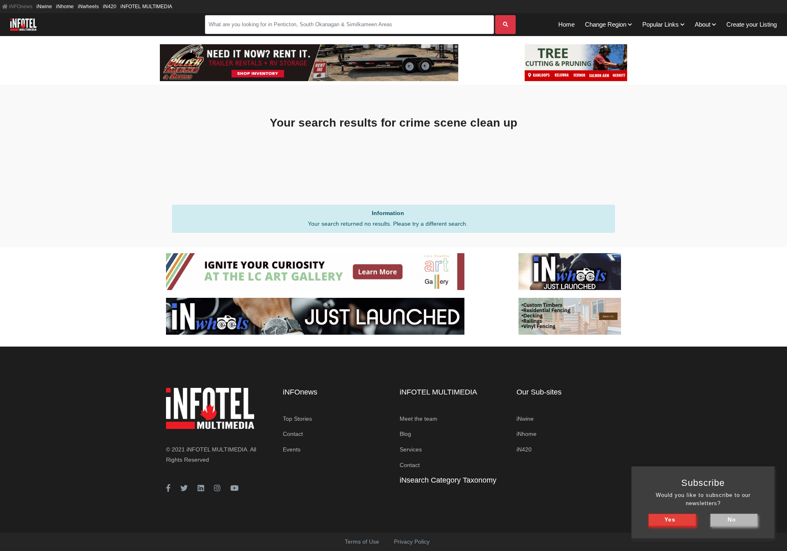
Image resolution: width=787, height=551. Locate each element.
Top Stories (297, 418)
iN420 (109, 6)
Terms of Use (362, 541)
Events (291, 449)
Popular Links (660, 24)
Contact (293, 434)
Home (566, 24)
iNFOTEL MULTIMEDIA (146, 6)
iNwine (44, 6)
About (702, 24)
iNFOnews (20, 6)
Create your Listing (751, 24)
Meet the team (418, 418)
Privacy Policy (412, 541)
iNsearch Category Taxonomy (448, 480)
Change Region (605, 24)
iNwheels (88, 6)
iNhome (65, 6)
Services (411, 449)
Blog (405, 434)
